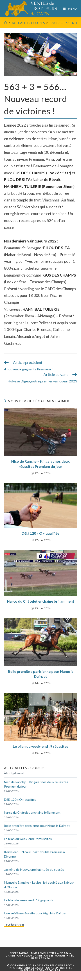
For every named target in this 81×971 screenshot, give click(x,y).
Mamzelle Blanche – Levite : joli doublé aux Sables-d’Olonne (39, 885)
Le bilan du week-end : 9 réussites (40, 746)
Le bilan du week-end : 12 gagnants (29, 900)
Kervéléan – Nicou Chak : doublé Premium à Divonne (34, 854)
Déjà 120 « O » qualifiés (40, 533)
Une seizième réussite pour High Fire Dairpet (35, 913)
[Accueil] (5, 23)
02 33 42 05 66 (40, 958)
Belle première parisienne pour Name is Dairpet (40, 673)
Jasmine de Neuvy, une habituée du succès (34, 869)
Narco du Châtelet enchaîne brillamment (40, 601)
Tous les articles (14, 924)
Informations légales (26, 967)
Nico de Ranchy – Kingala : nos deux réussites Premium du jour (40, 463)
